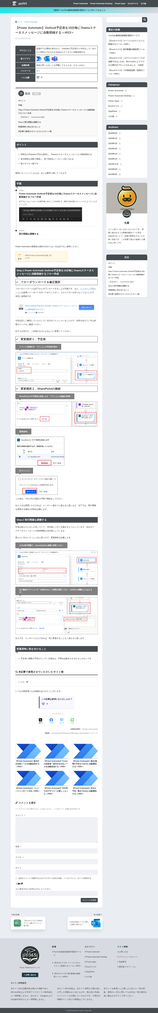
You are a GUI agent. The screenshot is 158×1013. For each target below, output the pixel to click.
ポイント (22, 101)
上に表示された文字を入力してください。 (34, 889)
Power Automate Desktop (101, 3)
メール (19, 857)
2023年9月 (114, 169)
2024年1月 (114, 159)
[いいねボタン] (38, 77)
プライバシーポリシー (128, 957)
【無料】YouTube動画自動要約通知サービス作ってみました (79, 10)
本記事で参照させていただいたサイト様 (35, 131)
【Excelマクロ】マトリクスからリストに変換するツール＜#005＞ (126, 42)
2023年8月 (114, 174)
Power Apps (120, 3)
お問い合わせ (31, 975)
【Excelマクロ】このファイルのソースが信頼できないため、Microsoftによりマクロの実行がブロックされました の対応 (126, 61)
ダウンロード (86, 307)
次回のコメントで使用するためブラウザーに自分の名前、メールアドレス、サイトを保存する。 (55, 878)
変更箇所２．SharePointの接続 (33, 117)
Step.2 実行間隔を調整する (29, 122)
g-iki (22, 682)
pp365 (22, 3)
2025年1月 (114, 138)
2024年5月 (114, 143)
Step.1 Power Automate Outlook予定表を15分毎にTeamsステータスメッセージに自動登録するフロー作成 (126, 274)
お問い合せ (123, 952)
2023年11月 (114, 164)
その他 (143, 3)
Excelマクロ (133, 3)
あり (38, 71)
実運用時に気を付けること (29, 127)
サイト (18, 868)
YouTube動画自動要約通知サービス (124, 35)
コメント (20, 815)
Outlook (56, 733)
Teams (67, 733)
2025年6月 (114, 133)
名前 (18, 846)
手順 (20, 105)
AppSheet (114, 111)
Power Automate (80, 3)
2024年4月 (114, 149)
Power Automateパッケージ (85, 733)
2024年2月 (114, 154)
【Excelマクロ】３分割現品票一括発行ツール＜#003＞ (126, 72)
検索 (144, 19)
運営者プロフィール (127, 967)
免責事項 (122, 962)
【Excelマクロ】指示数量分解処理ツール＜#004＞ (126, 51)
